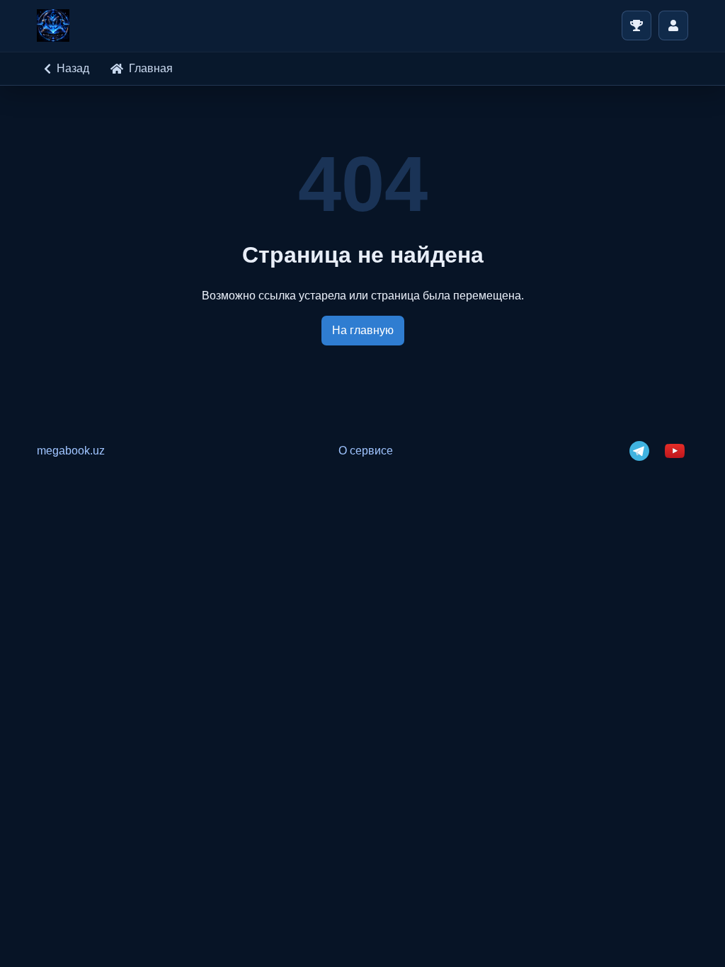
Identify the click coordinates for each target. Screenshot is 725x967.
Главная (151, 68)
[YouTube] (674, 450)
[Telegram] (639, 450)
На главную (363, 330)
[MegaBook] (53, 25)
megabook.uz (71, 451)
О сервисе (365, 451)
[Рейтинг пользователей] (636, 25)
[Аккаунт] (673, 25)
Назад (73, 68)
